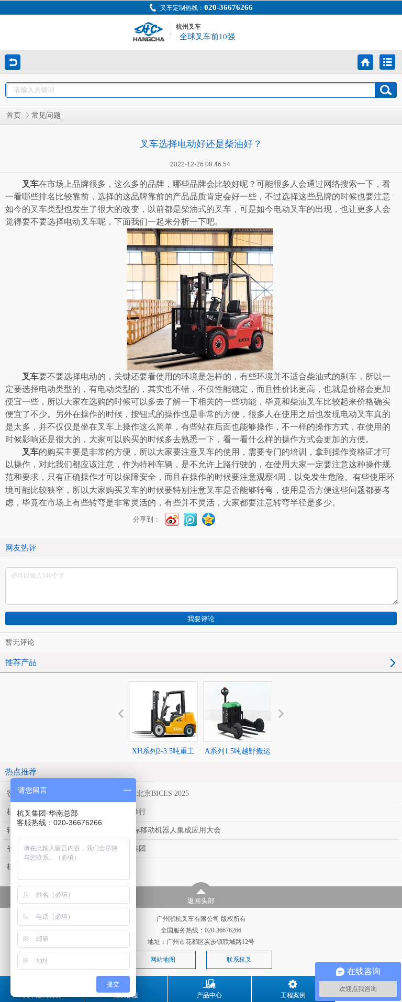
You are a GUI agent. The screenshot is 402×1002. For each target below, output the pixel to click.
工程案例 (293, 995)
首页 (13, 115)
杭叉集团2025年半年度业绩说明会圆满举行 (76, 812)
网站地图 (162, 959)
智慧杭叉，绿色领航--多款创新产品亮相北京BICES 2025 (98, 793)
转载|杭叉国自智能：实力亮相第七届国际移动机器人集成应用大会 (114, 830)
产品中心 (209, 995)
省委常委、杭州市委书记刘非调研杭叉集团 (76, 848)
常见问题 (46, 115)
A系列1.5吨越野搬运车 (238, 760)
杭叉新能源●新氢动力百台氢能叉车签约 (71, 867)
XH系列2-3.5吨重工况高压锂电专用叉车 (163, 760)
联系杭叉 (239, 959)
